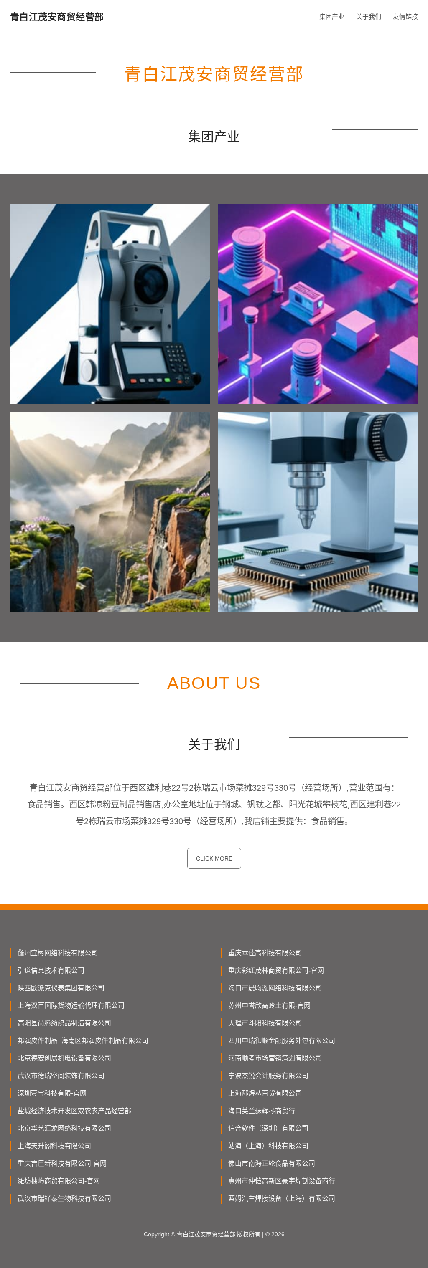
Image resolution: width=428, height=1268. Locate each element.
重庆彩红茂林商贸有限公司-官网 (276, 970)
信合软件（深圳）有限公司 (268, 1128)
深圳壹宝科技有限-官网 (52, 1093)
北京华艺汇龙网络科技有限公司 (64, 1128)
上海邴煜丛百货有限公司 (265, 1093)
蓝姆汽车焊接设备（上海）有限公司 (281, 1198)
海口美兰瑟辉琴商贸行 (261, 1110)
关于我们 (368, 16)
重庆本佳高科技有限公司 (265, 953)
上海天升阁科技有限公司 (54, 1145)
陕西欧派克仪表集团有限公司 (61, 988)
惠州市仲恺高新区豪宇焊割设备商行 (281, 1180)
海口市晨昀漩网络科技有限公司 (275, 988)
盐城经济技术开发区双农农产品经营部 (74, 1110)
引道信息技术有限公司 (51, 970)
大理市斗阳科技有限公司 (265, 1023)
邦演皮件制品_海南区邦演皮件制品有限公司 (83, 1040)
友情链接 (405, 16)
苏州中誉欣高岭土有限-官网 (269, 1005)
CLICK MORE (214, 858)
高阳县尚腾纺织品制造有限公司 (64, 1023)
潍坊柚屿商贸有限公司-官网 (59, 1180)
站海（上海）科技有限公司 (268, 1145)
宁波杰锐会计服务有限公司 (268, 1075)
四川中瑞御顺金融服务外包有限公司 (281, 1040)
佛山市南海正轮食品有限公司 (271, 1163)
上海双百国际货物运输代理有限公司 (71, 1005)
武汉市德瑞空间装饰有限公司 (61, 1075)
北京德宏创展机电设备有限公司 (64, 1058)
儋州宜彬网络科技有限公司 (58, 953)
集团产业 (331, 16)
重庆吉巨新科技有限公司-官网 (62, 1163)
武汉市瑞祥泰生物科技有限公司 (64, 1198)
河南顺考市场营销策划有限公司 (275, 1058)
